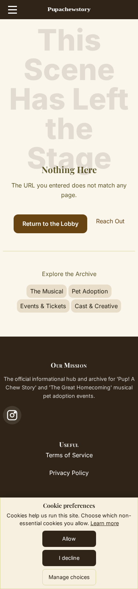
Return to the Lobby (50, 223)
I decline (69, 558)
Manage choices (69, 577)
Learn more (105, 523)
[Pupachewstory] (69, 10)
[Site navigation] (12, 9)
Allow (69, 538)
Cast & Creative (96, 306)
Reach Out (110, 221)
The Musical (46, 291)
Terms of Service (69, 455)
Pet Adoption (90, 291)
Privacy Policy (69, 472)
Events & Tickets (43, 306)
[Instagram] (12, 415)
